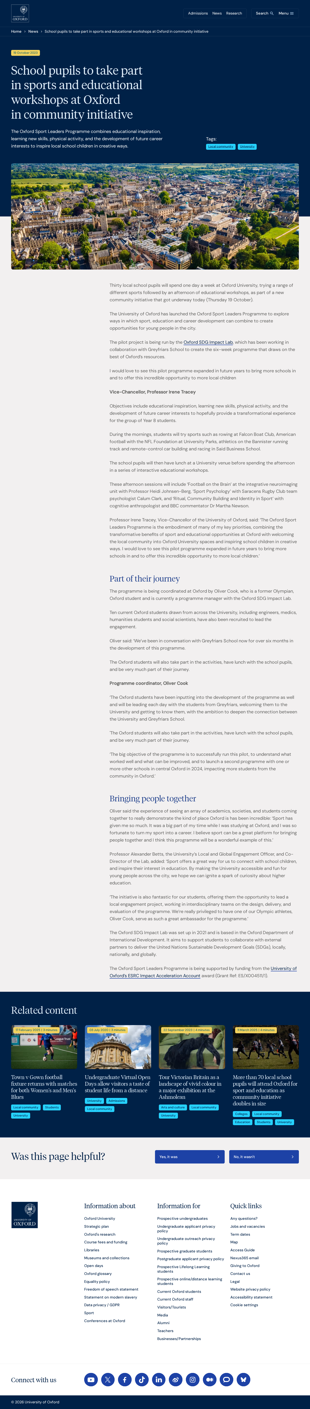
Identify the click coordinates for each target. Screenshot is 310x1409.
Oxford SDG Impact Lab (208, 342)
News (217, 13)
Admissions (198, 13)
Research (234, 13)
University (247, 146)
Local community (220, 146)
